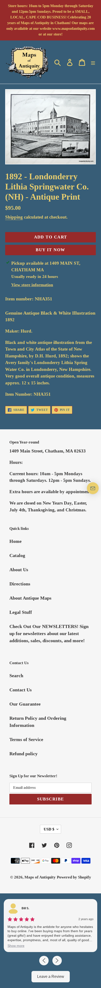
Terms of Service (26, 739)
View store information (32, 284)
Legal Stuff (20, 612)
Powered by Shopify (74, 877)
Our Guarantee (25, 704)
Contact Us (20, 689)
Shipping (14, 217)
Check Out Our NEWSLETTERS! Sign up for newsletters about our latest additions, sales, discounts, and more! (49, 633)
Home (15, 541)
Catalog (17, 555)
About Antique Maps (30, 598)
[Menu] (93, 62)
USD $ (49, 829)
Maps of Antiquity (40, 877)
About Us (18, 569)
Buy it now (50, 249)
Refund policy (23, 753)
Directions (19, 583)
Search (16, 675)
